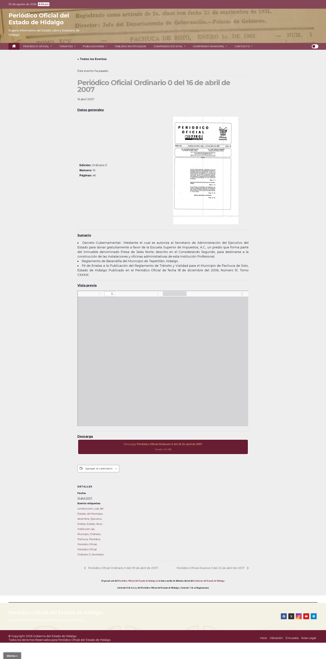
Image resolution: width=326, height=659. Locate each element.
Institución (83, 529)
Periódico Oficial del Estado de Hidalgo (38, 19)
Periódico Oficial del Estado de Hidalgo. (84, 640)
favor (99, 523)
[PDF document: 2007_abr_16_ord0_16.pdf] (163, 359)
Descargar (163, 447)
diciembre (83, 518)
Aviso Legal (308, 638)
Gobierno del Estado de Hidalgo (209, 580)
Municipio (83, 534)
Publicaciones (94, 46)
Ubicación (276, 638)
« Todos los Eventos (92, 59)
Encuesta (292, 638)
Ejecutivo (96, 518)
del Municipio (95, 513)
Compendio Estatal (168, 46)
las (92, 529)
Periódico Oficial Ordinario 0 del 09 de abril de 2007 (122, 568)
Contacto (243, 46)
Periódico (94, 539)
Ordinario (95, 534)
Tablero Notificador (130, 46)
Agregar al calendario (99, 468)
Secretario (98, 554)
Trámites (66, 46)
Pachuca (82, 539)
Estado (91, 523)
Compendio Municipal (209, 46)
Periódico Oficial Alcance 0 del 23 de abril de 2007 (211, 568)
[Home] (14, 46)
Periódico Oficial (36, 46)
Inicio (263, 638)
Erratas (81, 523)
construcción (85, 508)
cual (96, 508)
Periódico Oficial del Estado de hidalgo (137, 580)
